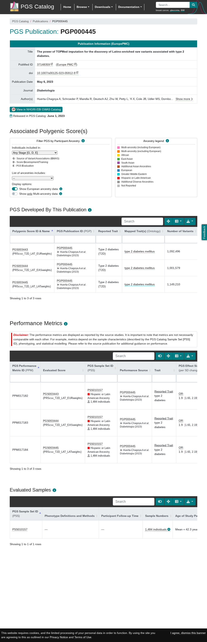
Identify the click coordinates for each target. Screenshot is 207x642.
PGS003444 (20, 266)
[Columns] (178, 221)
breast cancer (162, 10)
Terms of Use (82, 637)
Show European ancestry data (38, 188)
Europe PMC (65, 64)
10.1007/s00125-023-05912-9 (56, 73)
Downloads (102, 6)
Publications (40, 21)
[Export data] (190, 221)
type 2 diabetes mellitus (140, 251)
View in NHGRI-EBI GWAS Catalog (39, 109)
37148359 (43, 64)
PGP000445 (64, 248)
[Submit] (193, 5)
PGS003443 (20, 249)
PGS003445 (20, 282)
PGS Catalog (20, 21)
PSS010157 (95, 390)
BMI (183, 10)
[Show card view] (159, 356)
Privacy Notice (59, 637)
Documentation (128, 6)
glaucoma (174, 10)
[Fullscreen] (168, 221)
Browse (82, 6)
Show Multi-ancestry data (38, 193)
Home (67, 6)
